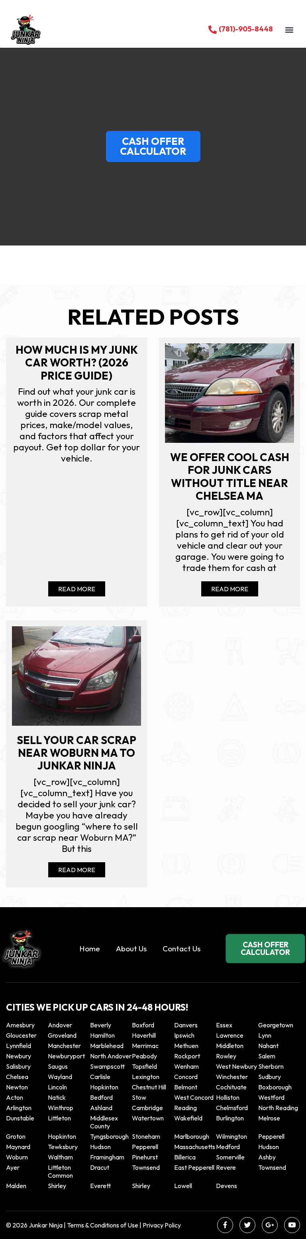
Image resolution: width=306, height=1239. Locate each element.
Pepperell (271, 1136)
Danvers (186, 1025)
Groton (16, 1136)
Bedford (101, 1097)
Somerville (230, 1157)
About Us (131, 948)
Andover (60, 1025)
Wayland (60, 1077)
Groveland (62, 1035)
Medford (228, 1147)
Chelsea (17, 1077)
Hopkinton (104, 1087)
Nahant (268, 1046)
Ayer (13, 1167)
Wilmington (231, 1136)
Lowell (183, 1186)
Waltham (60, 1157)
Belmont (185, 1087)
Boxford (143, 1025)
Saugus (58, 1066)
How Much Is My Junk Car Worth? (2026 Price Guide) (77, 362)
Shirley (57, 1186)
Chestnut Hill (149, 1087)
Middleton (229, 1046)
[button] (289, 30)
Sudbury (269, 1077)
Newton (17, 1087)
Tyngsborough (109, 1136)
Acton (14, 1097)
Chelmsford (232, 1108)
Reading (185, 1108)
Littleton (59, 1118)
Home (89, 948)
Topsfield (144, 1066)
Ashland (101, 1108)
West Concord (194, 1097)
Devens (226, 1186)
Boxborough (275, 1087)
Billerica (185, 1157)
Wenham (186, 1066)
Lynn (264, 1035)
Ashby (267, 1157)
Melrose (269, 1118)
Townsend (146, 1167)
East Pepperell (194, 1167)
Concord (186, 1077)
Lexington (145, 1077)
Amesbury (20, 1025)
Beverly (100, 1025)
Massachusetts (194, 1147)
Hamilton (102, 1035)
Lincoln (57, 1087)
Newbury (18, 1056)
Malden (16, 1186)
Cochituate (231, 1087)
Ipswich (184, 1035)
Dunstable (20, 1118)
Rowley (226, 1056)
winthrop (61, 1108)
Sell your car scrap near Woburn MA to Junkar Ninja (76, 753)
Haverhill (144, 1035)
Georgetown (275, 1025)
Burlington (230, 1118)
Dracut (99, 1167)
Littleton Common (60, 1171)
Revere (226, 1167)
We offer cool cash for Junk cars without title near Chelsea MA (229, 477)
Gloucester (21, 1035)
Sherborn (271, 1066)
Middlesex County (104, 1122)
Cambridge (147, 1108)
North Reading (278, 1108)
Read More (76, 589)
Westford (271, 1097)
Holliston (227, 1097)
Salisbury (18, 1066)
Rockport (187, 1056)
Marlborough (191, 1136)
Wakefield (188, 1118)
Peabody (144, 1056)
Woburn (17, 1157)
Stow (139, 1097)
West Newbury (236, 1066)
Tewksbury (63, 1147)
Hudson (100, 1147)
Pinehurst (145, 1157)
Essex (224, 1025)
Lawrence (229, 1035)
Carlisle (100, 1077)
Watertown (148, 1118)
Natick (57, 1097)
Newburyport (66, 1056)
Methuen (186, 1046)
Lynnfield (18, 1046)
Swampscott (107, 1066)
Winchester (232, 1077)
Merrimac (145, 1046)
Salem (266, 1056)
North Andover (110, 1056)
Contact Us (181, 948)
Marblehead (107, 1046)
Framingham (107, 1157)
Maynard (18, 1147)
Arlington (18, 1108)
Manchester (64, 1046)
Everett (100, 1186)
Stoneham (146, 1136)
